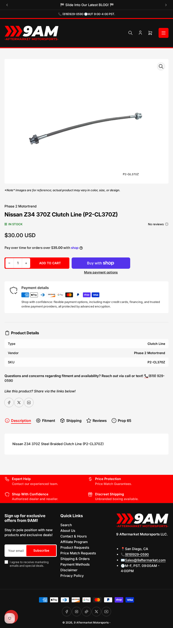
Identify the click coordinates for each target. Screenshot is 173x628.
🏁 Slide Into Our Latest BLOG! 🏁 (87, 5)
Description (21, 420)
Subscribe (41, 550)
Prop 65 (124, 420)
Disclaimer (68, 570)
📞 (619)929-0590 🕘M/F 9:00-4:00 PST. (86, 14)
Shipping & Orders (75, 559)
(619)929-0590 (137, 554)
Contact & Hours (73, 536)
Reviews (100, 420)
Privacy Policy (72, 575)
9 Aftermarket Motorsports (91, 622)
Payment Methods (75, 564)
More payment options (101, 272)
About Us (67, 530)
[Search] (130, 33)
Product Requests (74, 547)
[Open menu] (163, 33)
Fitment (48, 420)
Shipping (74, 420)
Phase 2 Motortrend (20, 206)
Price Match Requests (78, 553)
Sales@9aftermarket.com (145, 560)
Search (66, 525)
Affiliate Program (74, 542)
